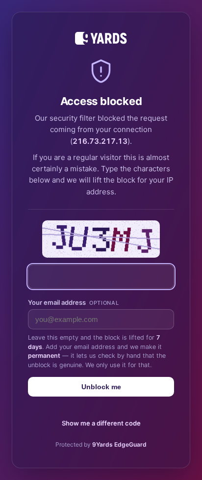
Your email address (73, 302)
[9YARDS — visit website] (101, 38)
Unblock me (101, 387)
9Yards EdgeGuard (119, 444)
